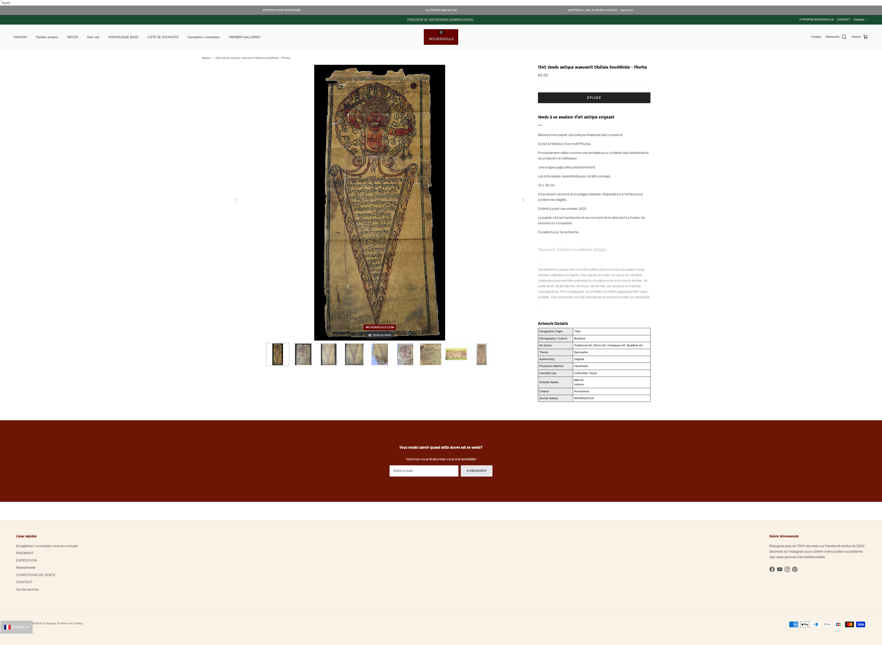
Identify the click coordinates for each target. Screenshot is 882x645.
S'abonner (476, 470)
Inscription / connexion (204, 37)
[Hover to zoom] (379, 202)
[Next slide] (523, 200)
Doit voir (93, 37)
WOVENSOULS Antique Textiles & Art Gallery (54, 623)
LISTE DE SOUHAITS (162, 37)
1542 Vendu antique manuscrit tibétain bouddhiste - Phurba (252, 58)
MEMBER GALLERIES (244, 37)
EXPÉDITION (26, 560)
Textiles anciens (47, 37)
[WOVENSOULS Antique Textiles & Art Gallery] (441, 37)
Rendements (26, 567)
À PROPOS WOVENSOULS (816, 19)
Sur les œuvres (27, 589)
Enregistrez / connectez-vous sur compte (47, 546)
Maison (206, 58)
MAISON (20, 37)
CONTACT (843, 19)
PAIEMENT (25, 553)
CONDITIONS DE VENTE (36, 575)
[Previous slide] (236, 200)
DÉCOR (72, 37)
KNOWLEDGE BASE (123, 37)
